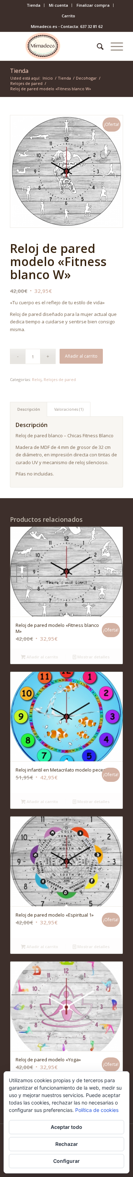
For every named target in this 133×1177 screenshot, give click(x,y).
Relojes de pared (60, 379)
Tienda (33, 5)
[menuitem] (33, 5)
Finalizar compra (93, 5)
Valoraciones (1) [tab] (68, 409)
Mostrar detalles (93, 656)
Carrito (68, 15)
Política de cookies (96, 1110)
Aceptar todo (66, 1127)
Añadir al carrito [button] (42, 656)
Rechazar (66, 1144)
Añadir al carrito (81, 356)
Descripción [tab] (28, 409)
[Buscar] (97, 46)
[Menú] (113, 46)
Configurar (66, 1161)
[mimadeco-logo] (55, 46)
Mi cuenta (58, 5)
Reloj (36, 379)
